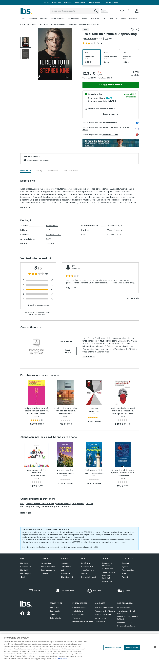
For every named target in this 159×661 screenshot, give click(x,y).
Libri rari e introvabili (48, 567)
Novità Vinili (65, 573)
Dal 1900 (89, 503)
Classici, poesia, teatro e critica (40, 503)
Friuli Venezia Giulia (94, 470)
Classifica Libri (25, 567)
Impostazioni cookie (113, 647)
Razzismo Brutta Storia (126, 626)
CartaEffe (46, 2)
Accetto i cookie (132, 647)
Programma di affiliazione (105, 611)
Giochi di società (108, 572)
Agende (125, 567)
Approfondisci (88, 356)
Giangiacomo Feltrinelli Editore (126, 612)
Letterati (65, 506)
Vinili (62, 570)
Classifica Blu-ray (88, 570)
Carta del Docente (109, 122)
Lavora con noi (100, 618)
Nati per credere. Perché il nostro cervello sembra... (36, 409)
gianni (74, 266)
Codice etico (100, 621)
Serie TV (84, 573)
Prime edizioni (46, 563)
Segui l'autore (67, 351)
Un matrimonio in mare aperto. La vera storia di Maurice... (122, 471)
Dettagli (39, 170)
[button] (96, 11)
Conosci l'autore (70, 170)
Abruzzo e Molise (65, 470)
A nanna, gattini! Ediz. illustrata (36, 471)
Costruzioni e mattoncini (107, 564)
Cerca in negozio (110, 114)
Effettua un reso (78, 614)
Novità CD (64, 563)
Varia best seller (53, 234)
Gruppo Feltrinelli (123, 607)
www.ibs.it (46, 537)
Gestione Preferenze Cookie (82, 621)
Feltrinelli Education (124, 622)
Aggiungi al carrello (112, 84)
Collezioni (44, 573)
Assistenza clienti (112, 2)
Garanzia (76, 618)
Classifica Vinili (67, 577)
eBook (22, 577)
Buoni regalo (68, 2)
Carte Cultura (80, 2)
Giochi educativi (108, 569)
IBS (91, 78)
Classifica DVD (87, 567)
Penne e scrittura (128, 570)
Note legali (25, 513)
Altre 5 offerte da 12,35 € (103, 78)
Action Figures (107, 581)
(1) (46, 274)
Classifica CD (66, 567)
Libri (22, 503)
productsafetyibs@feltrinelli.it (84, 547)
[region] (79, 647)
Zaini (124, 573)
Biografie (30, 506)
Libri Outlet (24, 570)
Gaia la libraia (55, 618)
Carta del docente (94, 2)
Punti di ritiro (56, 2)
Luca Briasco (90, 38)
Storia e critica (63, 503)
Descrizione (25, 170)
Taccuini (125, 563)
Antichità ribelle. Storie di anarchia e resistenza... (123, 409)
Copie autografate (48, 570)
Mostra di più (133, 298)
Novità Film (85, 563)
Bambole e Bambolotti (106, 577)
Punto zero (94, 408)
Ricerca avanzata (104, 11)
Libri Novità (24, 563)
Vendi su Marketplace (103, 614)
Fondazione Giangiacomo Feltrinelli (127, 618)
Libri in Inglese (25, 573)
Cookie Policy (62, 658)
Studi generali (78, 503)
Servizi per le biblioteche (104, 607)
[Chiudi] (155, 647)
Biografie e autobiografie (47, 506)
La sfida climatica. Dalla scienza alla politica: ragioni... (65, 409)
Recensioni (53, 170)
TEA (106, 38)
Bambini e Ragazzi (88, 577)
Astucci (125, 577)
